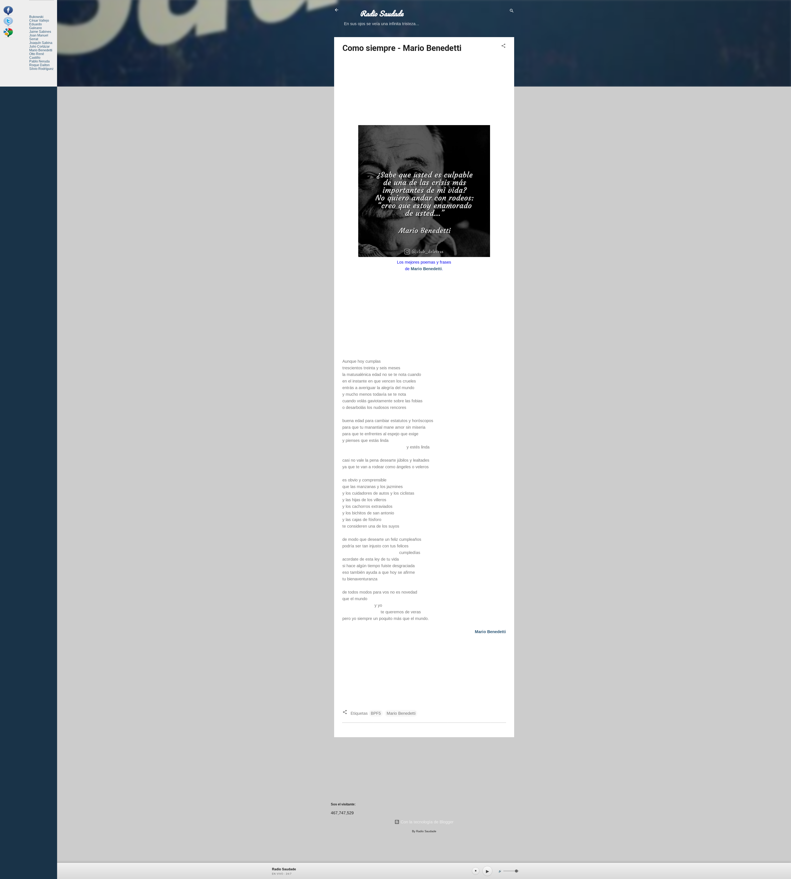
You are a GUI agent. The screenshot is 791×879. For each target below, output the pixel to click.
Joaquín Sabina (40, 43)
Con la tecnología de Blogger (426, 822)
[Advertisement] (424, 90)
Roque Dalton (39, 65)
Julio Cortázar (39, 46)
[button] (503, 46)
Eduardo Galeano (35, 26)
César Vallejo (39, 20)
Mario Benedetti (401, 713)
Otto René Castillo (36, 55)
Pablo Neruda (39, 61)
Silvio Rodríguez (41, 68)
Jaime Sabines (40, 31)
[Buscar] (511, 11)
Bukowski (36, 17)
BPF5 (376, 713)
